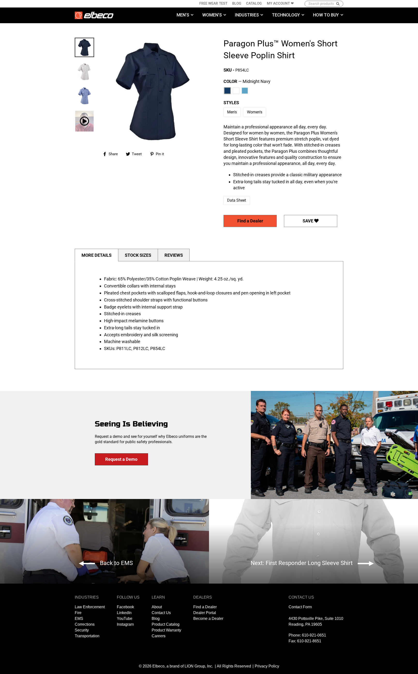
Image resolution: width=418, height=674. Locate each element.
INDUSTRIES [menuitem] (247, 14)
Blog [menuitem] (236, 3)
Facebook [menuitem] (125, 607)
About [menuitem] (157, 607)
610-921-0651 (314, 635)
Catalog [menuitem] (254, 3)
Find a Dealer (250, 220)
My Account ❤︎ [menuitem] (280, 3)
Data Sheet (236, 200)
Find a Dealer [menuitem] (205, 607)
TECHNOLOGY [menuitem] (286, 14)
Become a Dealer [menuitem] (208, 618)
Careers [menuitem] (158, 636)
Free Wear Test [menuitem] (213, 3)
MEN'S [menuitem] (183, 14)
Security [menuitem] (82, 630)
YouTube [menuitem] (124, 618)
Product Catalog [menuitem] (165, 624)
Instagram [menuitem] (125, 624)
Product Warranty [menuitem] (166, 630)
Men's (232, 112)
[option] (152, 91)
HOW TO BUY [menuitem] (326, 14)
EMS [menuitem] (79, 618)
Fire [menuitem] (78, 613)
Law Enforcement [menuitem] (90, 607)
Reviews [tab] (173, 255)
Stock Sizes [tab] (138, 255)
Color (247, 81)
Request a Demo (121, 459)
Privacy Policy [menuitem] (267, 666)
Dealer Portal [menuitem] (204, 613)
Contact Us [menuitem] (161, 613)
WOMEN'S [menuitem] (212, 14)
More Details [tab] (97, 255)
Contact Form (300, 607)
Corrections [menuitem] (85, 624)
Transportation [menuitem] (87, 636)
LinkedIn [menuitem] (124, 613)
